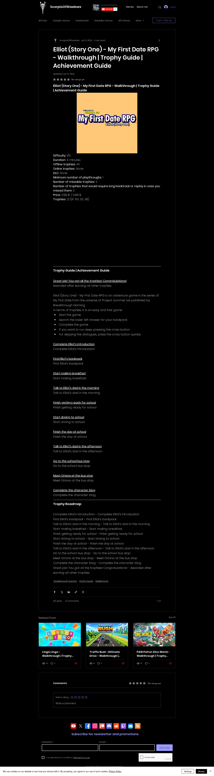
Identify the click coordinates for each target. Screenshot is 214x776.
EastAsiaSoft (82, 20)
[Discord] (109, 726)
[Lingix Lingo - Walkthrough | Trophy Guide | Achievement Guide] (60, 634)
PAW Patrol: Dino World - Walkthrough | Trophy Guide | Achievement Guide (153, 654)
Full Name (47, 742)
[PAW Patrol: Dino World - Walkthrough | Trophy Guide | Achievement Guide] (154, 634)
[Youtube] (73, 726)
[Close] (210, 771)
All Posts (43, 20)
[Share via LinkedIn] (68, 592)
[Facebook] (88, 726)
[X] (80, 726)
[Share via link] (76, 592)
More (138, 20)
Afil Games (124, 20)
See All (172, 617)
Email (102, 742)
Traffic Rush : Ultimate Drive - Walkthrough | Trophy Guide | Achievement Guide (105, 654)
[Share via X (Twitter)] (61, 592)
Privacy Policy (115, 771)
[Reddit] (116, 726)
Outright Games (61, 20)
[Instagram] (95, 726)
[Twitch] (123, 726)
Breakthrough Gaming (65, 581)
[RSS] (137, 726)
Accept (201, 771)
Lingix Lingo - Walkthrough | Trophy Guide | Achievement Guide (57, 654)
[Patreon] (102, 726)
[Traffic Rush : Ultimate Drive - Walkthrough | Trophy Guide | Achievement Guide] (107, 634)
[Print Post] (83, 592)
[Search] (160, 7)
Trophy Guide (86, 581)
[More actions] (159, 40)
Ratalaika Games (103, 20)
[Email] (130, 726)
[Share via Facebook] (54, 592)
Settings (188, 771)
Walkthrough (101, 581)
